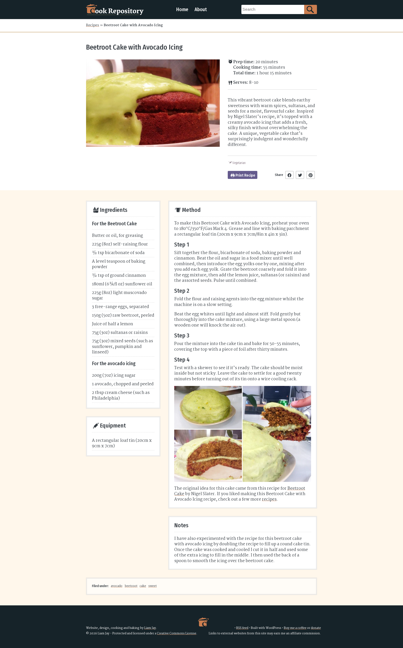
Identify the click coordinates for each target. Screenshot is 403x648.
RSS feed (242, 628)
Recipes (92, 25)
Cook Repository (203, 622)
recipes (269, 499)
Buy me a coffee (295, 628)
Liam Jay (150, 628)
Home (182, 9)
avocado (116, 586)
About (201, 9)
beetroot (131, 586)
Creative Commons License (176, 633)
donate (316, 628)
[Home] (115, 9)
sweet (152, 586)
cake (143, 586)
